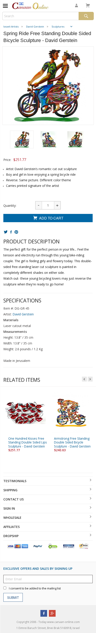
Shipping (10, 490)
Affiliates (11, 527)
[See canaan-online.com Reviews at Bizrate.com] (68, 546)
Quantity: (9, 205)
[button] (22, 139)
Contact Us (13, 499)
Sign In (9, 508)
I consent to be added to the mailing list (35, 589)
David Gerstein (23, 314)
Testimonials (14, 481)
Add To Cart (51, 218)
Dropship (11, 536)
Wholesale (12, 517)
